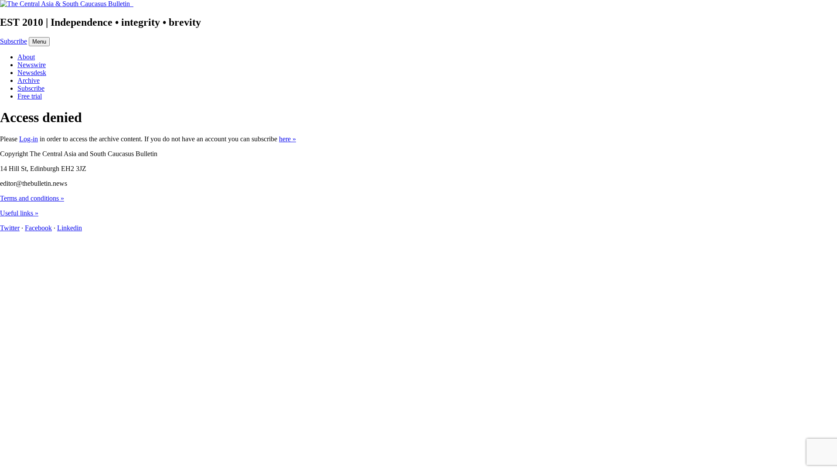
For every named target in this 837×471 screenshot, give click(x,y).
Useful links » (19, 213)
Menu (39, 41)
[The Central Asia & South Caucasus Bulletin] (66, 3)
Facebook (38, 228)
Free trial (29, 96)
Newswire (31, 64)
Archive (28, 80)
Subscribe (13, 41)
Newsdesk (31, 72)
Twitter (10, 228)
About (26, 57)
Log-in (28, 139)
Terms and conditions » (32, 198)
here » (287, 139)
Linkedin (69, 228)
